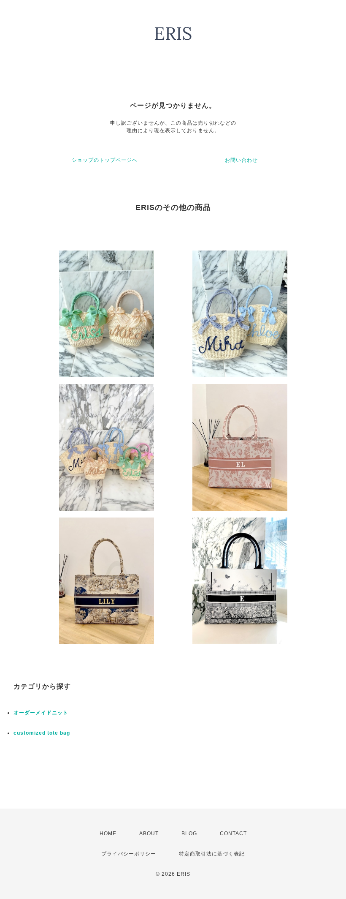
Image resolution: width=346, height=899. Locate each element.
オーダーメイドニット (41, 713)
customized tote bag (42, 733)
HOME (108, 833)
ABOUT (149, 833)
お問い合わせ (241, 160)
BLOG (189, 833)
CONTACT (233, 833)
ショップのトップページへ (105, 160)
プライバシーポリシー (128, 854)
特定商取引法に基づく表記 (212, 854)
